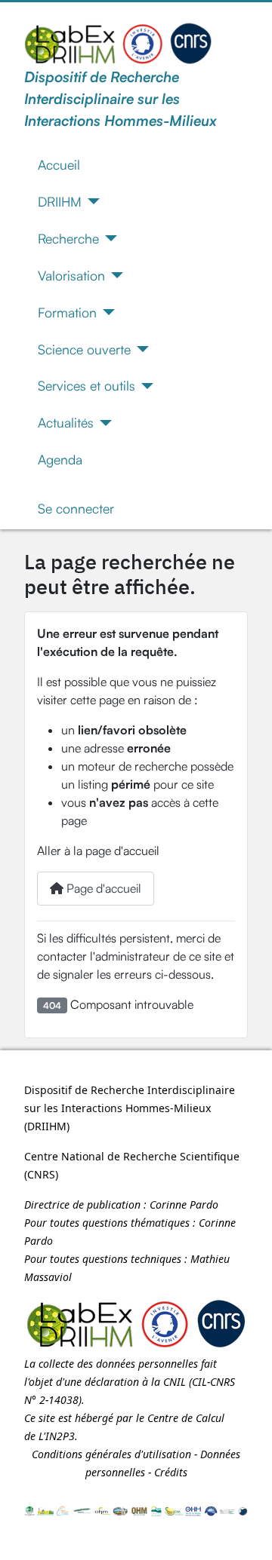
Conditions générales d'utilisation (111, 1454)
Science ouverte (84, 349)
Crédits (170, 1472)
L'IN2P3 (57, 1436)
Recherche (68, 238)
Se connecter (76, 508)
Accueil (59, 164)
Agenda (60, 459)
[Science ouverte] (140, 349)
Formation (67, 312)
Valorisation (71, 275)
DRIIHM (60, 201)
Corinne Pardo (184, 1204)
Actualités (66, 422)
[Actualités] (103, 423)
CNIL (174, 1382)
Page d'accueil (102, 888)
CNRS (41, 1174)
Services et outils (86, 385)
